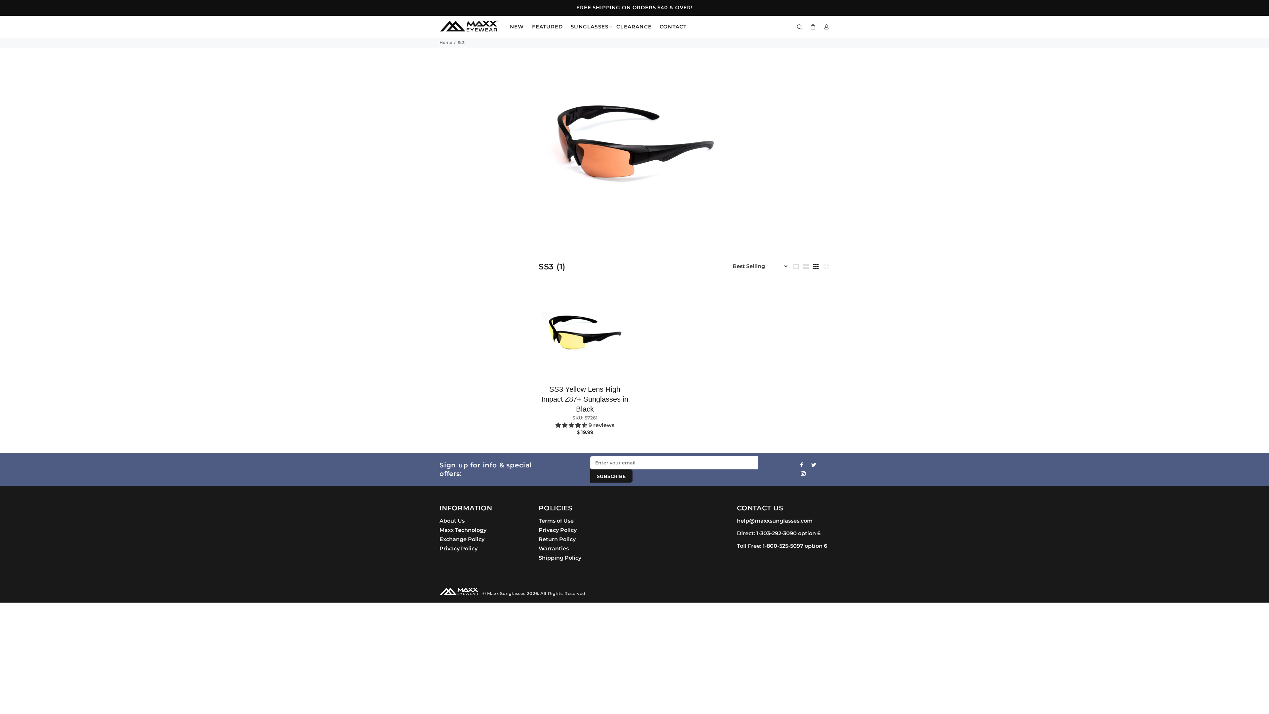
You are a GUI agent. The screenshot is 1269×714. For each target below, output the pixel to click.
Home (446, 42)
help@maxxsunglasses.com (775, 521)
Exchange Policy (462, 539)
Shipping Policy (560, 558)
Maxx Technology (463, 530)
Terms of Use (556, 521)
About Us (452, 521)
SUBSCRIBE (611, 476)
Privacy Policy (459, 548)
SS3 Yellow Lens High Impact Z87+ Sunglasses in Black (584, 399)
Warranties (554, 548)
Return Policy (557, 539)
